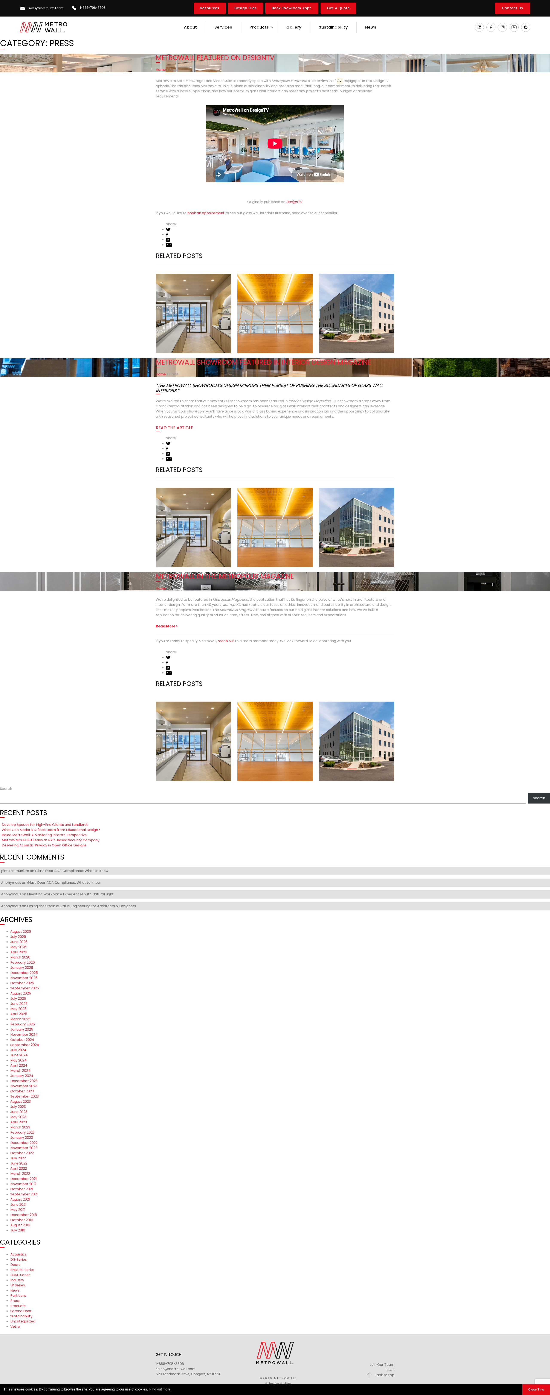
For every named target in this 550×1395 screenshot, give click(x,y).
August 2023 (20, 1101)
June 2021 (18, 1204)
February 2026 (22, 962)
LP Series (17, 1285)
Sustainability (21, 1316)
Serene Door (21, 1311)
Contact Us (512, 8)
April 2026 (18, 952)
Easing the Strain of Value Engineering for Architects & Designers (81, 906)
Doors (15, 1264)
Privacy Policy (278, 1383)
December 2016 (23, 1214)
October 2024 (22, 1039)
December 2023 (24, 1080)
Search (6, 788)
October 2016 (21, 1220)
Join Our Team (382, 1364)
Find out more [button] (159, 1389)
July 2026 (18, 936)
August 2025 (20, 993)
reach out (226, 640)
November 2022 (23, 1147)
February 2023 (22, 1132)
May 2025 (18, 1008)
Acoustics (18, 1254)
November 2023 (23, 1086)
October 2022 (22, 1153)
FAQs (389, 1369)
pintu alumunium (15, 870)
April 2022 (18, 1168)
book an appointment (206, 213)
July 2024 (18, 1050)
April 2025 (18, 1013)
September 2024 (24, 1044)
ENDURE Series (22, 1269)
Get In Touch (169, 1354)
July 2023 (18, 1106)
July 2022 (18, 1158)
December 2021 (23, 1178)
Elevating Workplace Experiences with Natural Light (70, 894)
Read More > (167, 626)
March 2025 (20, 1019)
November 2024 (24, 1034)
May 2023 (18, 1116)
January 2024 (21, 1075)
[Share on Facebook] (167, 234)
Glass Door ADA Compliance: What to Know (71, 870)
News (14, 1290)
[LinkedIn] (479, 27)
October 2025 (22, 983)
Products (18, 1305)
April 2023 (18, 1122)
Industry (17, 1280)
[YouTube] (514, 27)
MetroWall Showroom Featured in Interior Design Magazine (263, 362)
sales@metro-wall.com (176, 1368)
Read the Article (174, 428)
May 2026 (18, 947)
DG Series (18, 1259)
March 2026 (20, 957)
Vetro (15, 1326)
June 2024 (19, 1055)
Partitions (18, 1295)
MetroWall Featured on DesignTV (215, 57)
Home (161, 69)
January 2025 (21, 1029)
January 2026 (21, 967)
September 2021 (24, 1194)
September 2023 (24, 1096)
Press (15, 1300)
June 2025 (19, 1003)
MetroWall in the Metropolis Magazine (225, 576)
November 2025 (23, 977)
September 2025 (24, 988)
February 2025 (22, 1024)
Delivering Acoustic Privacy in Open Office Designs (44, 845)
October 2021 (21, 1189)
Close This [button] (536, 1389)
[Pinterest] (526, 27)
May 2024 (18, 1060)
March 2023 (20, 1127)
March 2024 (20, 1070)
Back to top (384, 1374)
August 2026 (20, 931)
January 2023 (21, 1137)
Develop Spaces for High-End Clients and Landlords (192, 304)
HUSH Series (20, 1274)
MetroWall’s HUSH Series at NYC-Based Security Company (50, 840)
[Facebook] (491, 27)
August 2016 (20, 1225)
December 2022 (24, 1142)
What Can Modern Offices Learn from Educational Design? (275, 300)
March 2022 (20, 1173)
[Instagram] (502, 27)
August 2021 (20, 1199)
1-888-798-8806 (170, 1363)
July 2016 (17, 1230)
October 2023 (22, 1091)
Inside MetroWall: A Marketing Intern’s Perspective (348, 304)
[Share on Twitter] (168, 229)
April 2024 (18, 1065)
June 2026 (19, 941)
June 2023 (18, 1111)
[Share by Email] (169, 244)
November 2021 (23, 1183)
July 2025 (18, 998)
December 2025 (24, 972)
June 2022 (18, 1163)
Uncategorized (22, 1321)
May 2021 (17, 1209)
